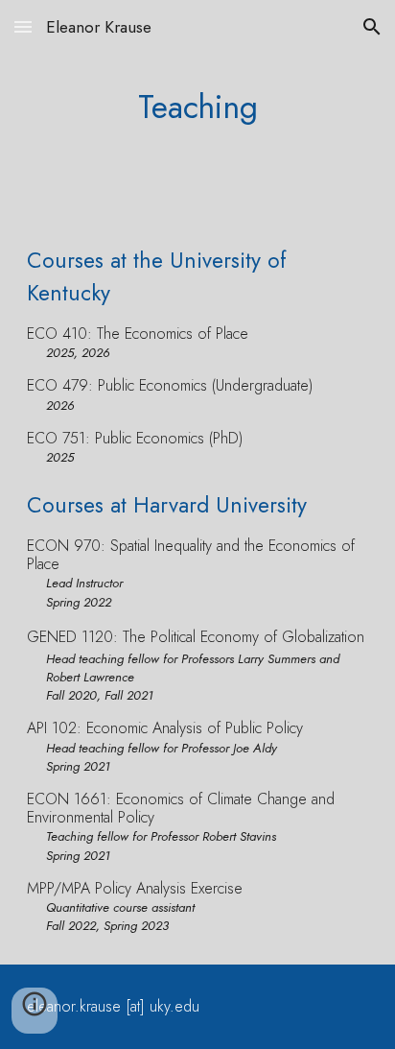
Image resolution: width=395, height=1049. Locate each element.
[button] (23, 26)
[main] (197, 106)
